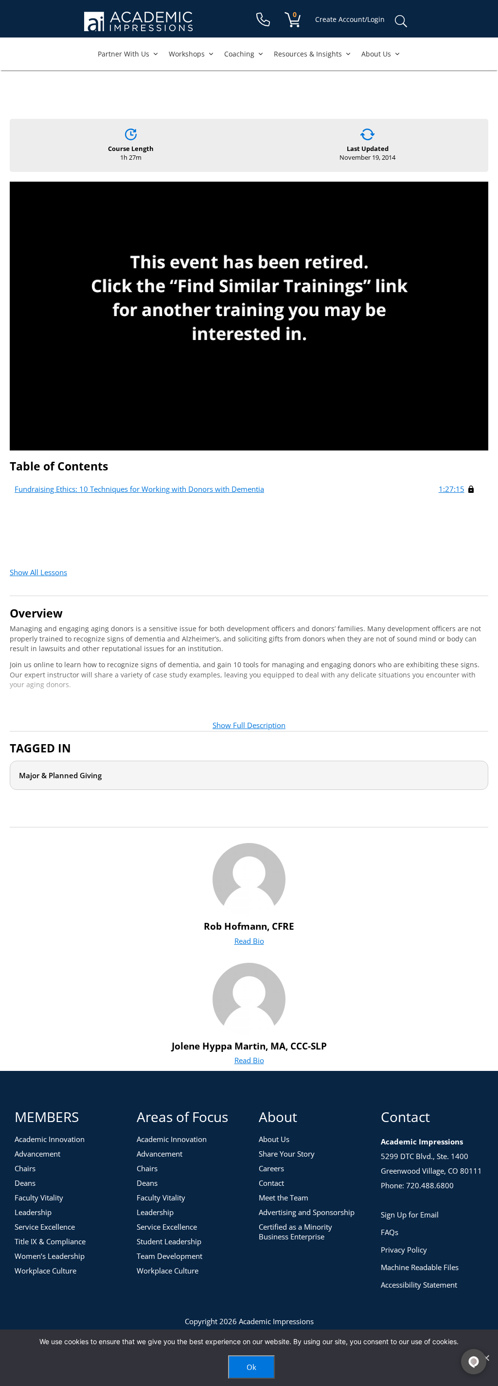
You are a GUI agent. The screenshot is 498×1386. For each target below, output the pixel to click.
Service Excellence (45, 1227)
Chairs (25, 1168)
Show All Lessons (38, 572)
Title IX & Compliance (50, 1241)
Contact (271, 1183)
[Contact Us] (263, 20)
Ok (251, 1367)
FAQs (389, 1232)
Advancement (37, 1154)
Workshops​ (187, 53)
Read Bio (249, 941)
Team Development (169, 1256)
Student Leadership (169, 1241)
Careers (271, 1168)
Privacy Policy (404, 1250)
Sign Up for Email (410, 1214)
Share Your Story (287, 1154)
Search (401, 21)
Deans (25, 1183)
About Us (376, 53)
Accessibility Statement (419, 1285)
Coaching (239, 53)
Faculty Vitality (39, 1197)
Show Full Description (249, 725)
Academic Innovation (50, 1139)
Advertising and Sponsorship (307, 1212)
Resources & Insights (308, 53)
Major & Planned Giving (60, 775)
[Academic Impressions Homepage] (138, 26)
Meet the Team (283, 1197)
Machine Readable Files (420, 1267)
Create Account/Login (350, 19)
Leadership (33, 1212)
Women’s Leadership (50, 1256)
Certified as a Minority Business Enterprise (295, 1231)
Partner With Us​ (123, 53)
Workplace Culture (45, 1270)
